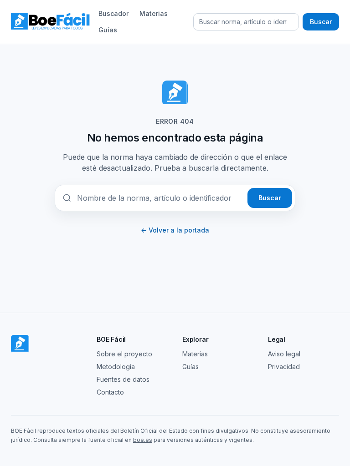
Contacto (110, 392)
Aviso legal (284, 354)
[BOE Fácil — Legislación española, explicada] (51, 22)
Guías (107, 30)
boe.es (142, 439)
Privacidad (284, 366)
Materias (153, 13)
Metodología (116, 366)
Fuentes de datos (123, 379)
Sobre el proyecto (124, 354)
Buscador (113, 13)
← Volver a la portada (175, 230)
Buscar (321, 21)
